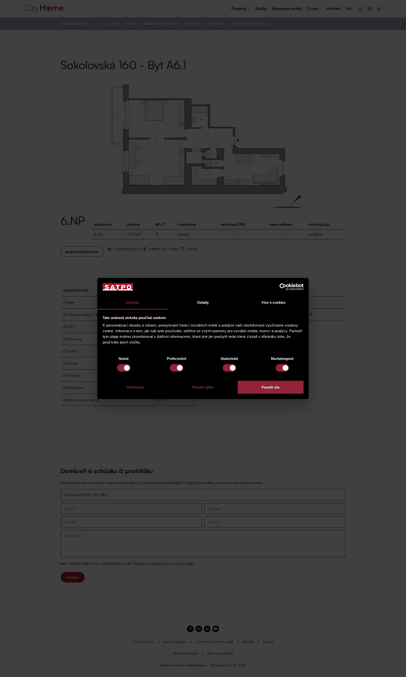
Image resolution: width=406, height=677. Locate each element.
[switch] (176, 368)
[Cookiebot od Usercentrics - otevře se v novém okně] (283, 286)
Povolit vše (271, 387)
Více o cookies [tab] (273, 302)
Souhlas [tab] (132, 302)
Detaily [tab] (203, 302)
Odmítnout (135, 387)
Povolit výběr (203, 387)
